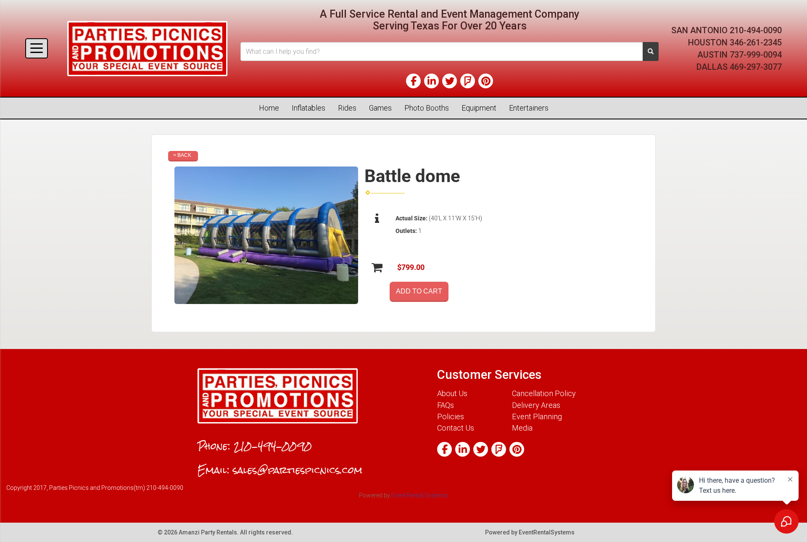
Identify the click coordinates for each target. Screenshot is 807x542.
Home (269, 107)
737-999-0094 (756, 55)
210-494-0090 (756, 30)
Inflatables (308, 107)
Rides (347, 107)
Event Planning (537, 416)
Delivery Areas (536, 405)
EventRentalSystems (547, 532)
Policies (450, 416)
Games (380, 107)
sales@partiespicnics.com (297, 470)
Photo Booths (426, 107)
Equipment (479, 107)
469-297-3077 (756, 67)
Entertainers (529, 107)
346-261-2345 (756, 42)
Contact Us (455, 427)
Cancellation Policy (544, 393)
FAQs (445, 405)
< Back (182, 155)
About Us (452, 393)
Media (522, 427)
